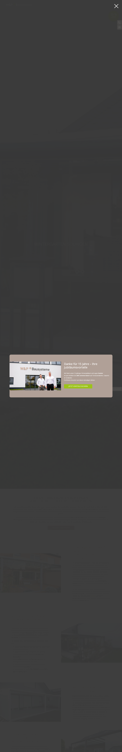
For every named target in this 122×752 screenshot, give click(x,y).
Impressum (70, 388)
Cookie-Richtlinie (53, 388)
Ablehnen (59, 384)
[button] (83, 365)
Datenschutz (62, 388)
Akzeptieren (44, 384)
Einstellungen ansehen (75, 384)
